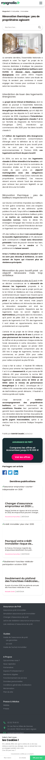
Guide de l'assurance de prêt (15, 637)
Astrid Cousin (17, 433)
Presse (6, 708)
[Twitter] (11, 472)
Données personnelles (12, 681)
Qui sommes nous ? (11, 660)
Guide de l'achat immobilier (15, 647)
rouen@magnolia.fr (15, 733)
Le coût (9, 643)
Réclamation (8, 688)
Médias (6, 705)
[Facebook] (5, 472)
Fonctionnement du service (15, 678)
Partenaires (8, 667)
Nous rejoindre (9, 664)
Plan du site (8, 692)
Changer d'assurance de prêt (16, 617)
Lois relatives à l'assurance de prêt (18, 624)
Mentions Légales (10, 674)
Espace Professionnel (12, 671)
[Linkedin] (16, 472)
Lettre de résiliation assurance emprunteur (21, 620)
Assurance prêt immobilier (14, 610)
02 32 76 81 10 (13, 722)
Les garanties (11, 640)
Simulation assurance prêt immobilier (19, 613)
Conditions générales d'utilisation (17, 685)
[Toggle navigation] (40, 3)
